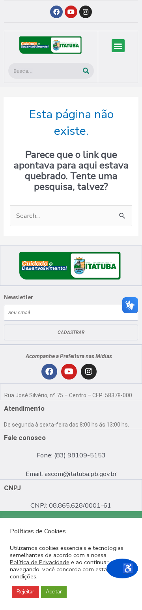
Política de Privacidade (39, 562)
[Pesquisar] (86, 71)
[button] (118, 45)
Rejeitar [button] (25, 591)
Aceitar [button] (54, 591)
